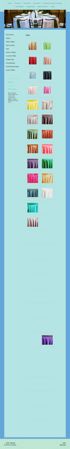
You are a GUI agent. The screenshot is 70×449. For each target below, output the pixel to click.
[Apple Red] (32, 60)
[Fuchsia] (32, 178)
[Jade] (32, 207)
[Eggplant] (32, 163)
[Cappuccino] (47, 105)
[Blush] (32, 90)
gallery (9, 99)
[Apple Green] (47, 46)
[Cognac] (47, 134)
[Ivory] (47, 193)
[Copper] (32, 148)
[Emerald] (47, 163)
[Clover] (32, 134)
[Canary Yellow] (32, 104)
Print (7, 443)
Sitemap (12, 443)
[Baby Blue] (32, 75)
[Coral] (47, 149)
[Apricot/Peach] (47, 60)
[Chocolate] (47, 119)
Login (64, 443)
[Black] (47, 75)
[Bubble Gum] (47, 90)
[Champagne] (32, 119)
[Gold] (47, 178)
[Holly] (32, 193)
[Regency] (47, 340)
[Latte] (32, 222)
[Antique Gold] (33, 46)
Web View (63, 445)
